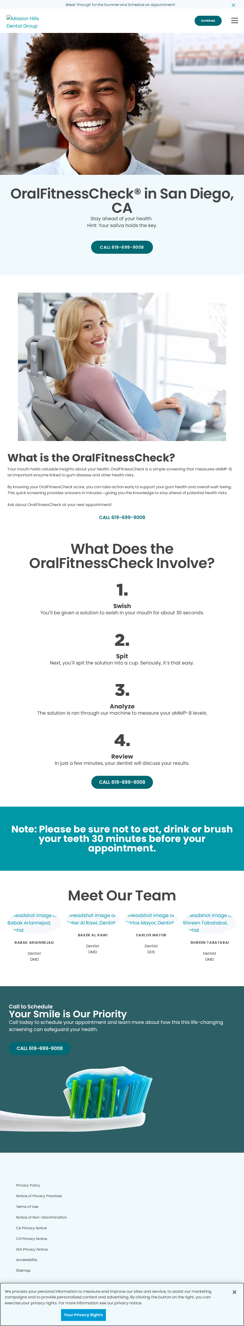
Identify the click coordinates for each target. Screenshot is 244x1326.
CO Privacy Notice (31, 1238)
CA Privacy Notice (31, 1227)
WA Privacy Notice (32, 1249)
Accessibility (26, 1259)
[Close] (234, 1292)
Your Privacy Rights (83, 1315)
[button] (234, 21)
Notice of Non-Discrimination (41, 1217)
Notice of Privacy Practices (39, 1195)
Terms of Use (27, 1206)
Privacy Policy (28, 1185)
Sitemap (23, 1270)
